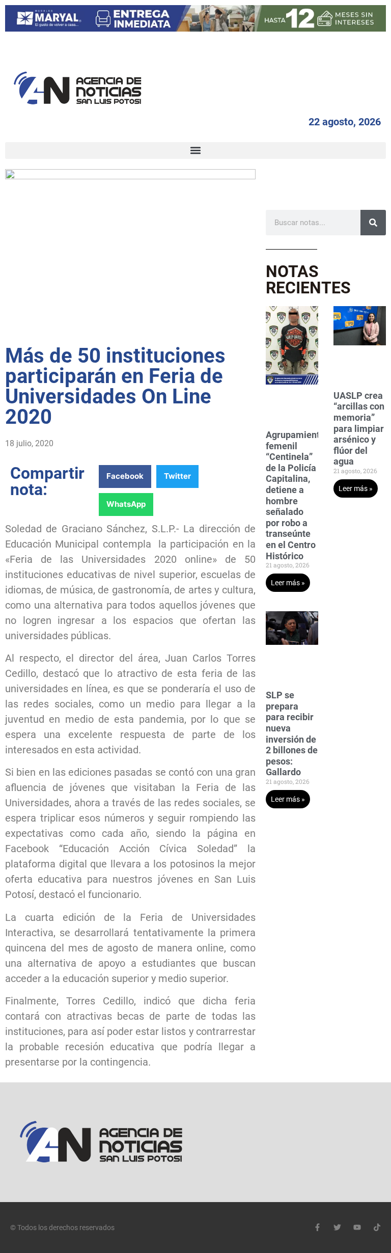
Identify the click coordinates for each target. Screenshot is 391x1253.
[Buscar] (373, 222)
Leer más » (288, 583)
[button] (195, 150)
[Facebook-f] (317, 1227)
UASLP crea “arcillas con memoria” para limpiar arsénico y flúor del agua (358, 428)
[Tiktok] (377, 1227)
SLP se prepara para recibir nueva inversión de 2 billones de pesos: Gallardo (292, 733)
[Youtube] (357, 1227)
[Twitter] (337, 1227)
